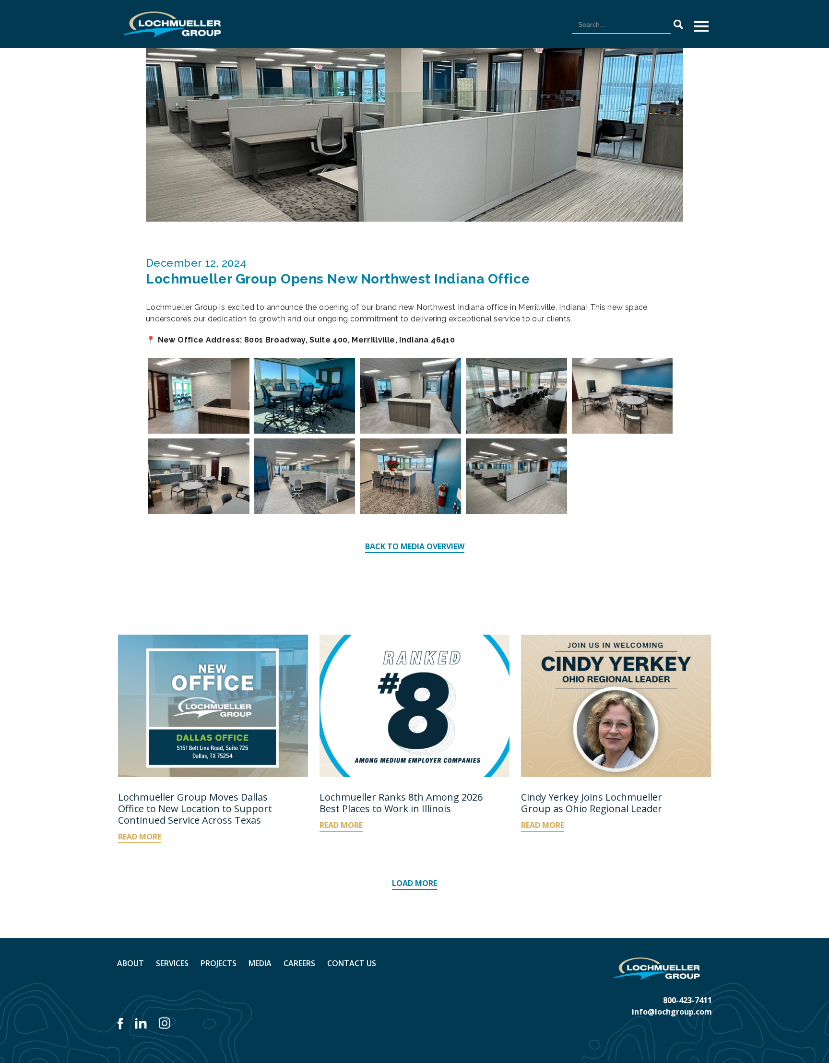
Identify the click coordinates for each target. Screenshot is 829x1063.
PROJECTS (219, 963)
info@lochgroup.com (672, 1011)
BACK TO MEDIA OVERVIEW (414, 546)
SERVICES (172, 963)
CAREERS (299, 963)
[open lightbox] (198, 396)
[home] (172, 24)
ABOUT (130, 963)
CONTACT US (351, 963)
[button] (701, 26)
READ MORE (139, 836)
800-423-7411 (687, 1000)
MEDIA (260, 963)
